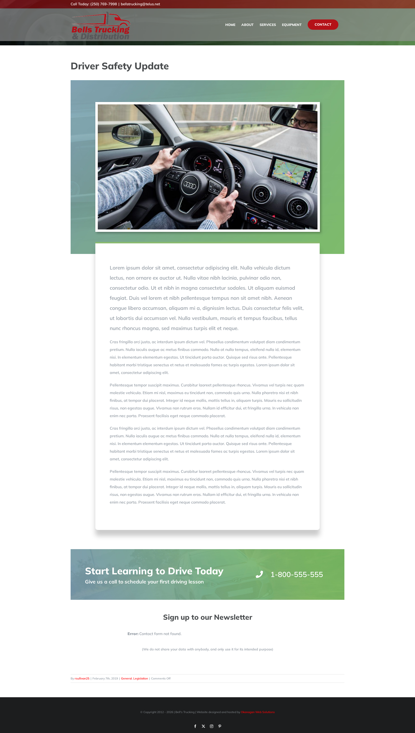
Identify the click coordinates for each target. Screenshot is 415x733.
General (126, 678)
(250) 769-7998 (103, 4)
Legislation (140, 678)
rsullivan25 (82, 678)
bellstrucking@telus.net (140, 4)
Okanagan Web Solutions (258, 712)
